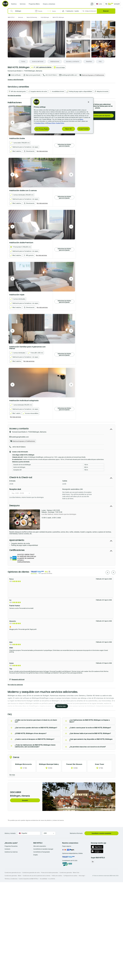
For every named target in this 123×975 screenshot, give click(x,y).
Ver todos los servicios (14, 95)
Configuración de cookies (70, 875)
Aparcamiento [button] (16, 540)
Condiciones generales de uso (13, 872)
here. (81, 119)
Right (71, 175)
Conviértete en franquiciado (41, 852)
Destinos (14, 4)
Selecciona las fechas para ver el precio (97, 115)
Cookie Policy (60, 123)
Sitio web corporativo (39, 846)
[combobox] (22, 11)
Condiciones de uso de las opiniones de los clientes (36, 875)
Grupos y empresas (49, 4)
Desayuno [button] (14, 505)
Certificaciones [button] (17, 550)
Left (12, 122)
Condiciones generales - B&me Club (69, 872)
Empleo (35, 855)
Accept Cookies (84, 129)
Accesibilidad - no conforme (47, 878)
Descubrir (25, 800)
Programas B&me (34, 4)
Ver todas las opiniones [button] (15, 684)
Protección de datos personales (49, 872)
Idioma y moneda (10, 833)
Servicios (22, 4)
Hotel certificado (16, 75)
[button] (71, 11)
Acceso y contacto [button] (19, 428)
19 (111, 54)
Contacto (7, 849)
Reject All (68, 129)
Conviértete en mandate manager (43, 849)
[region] (62, 116)
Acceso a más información (15, 79)
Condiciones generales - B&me (13, 875)
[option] (42, 172)
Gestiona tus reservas (11, 852)
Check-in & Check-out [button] (20, 477)
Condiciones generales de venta (31, 872)
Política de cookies (57, 875)
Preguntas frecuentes (11, 846)
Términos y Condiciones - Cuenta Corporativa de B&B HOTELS (21, 878)
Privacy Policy (51, 123)
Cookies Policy (40, 123)
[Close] (88, 102)
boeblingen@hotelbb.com (69, 75)
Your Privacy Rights (41, 129)
